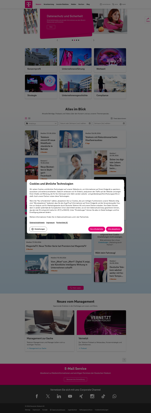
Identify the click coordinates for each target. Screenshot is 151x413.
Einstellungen (40, 229)
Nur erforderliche (96, 229)
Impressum (50, 223)
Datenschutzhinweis (37, 223)
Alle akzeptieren (114, 229)
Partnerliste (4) (62, 223)
